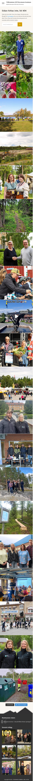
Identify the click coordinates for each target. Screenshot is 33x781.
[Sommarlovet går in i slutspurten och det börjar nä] (16, 115)
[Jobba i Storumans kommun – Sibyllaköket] (24, 768)
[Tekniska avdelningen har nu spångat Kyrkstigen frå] (16, 517)
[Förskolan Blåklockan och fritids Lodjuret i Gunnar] (16, 81)
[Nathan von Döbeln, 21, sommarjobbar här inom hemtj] (16, 48)
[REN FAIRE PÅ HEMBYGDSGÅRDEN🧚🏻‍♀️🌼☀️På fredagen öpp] (16, 182)
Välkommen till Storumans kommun (18, 2)
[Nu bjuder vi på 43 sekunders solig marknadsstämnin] (16, 316)
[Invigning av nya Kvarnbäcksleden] (24, 752)
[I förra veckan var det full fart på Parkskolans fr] (16, 282)
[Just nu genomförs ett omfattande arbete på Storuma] (16, 148)
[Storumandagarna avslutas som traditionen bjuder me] (16, 350)
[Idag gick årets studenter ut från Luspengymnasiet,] (16, 618)
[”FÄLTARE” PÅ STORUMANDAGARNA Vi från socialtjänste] (16, 417)
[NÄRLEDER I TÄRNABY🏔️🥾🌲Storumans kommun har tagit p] (16, 215)
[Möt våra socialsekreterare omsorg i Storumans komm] (16, 551)
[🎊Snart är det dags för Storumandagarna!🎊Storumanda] (16, 450)
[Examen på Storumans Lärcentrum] (24, 737)
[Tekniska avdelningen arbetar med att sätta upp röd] (16, 685)
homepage (10, 16)
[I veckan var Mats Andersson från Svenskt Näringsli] (16, 584)
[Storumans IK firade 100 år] (9, 737)
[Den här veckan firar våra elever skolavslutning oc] (16, 652)
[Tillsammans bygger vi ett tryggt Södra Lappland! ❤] (16, 484)
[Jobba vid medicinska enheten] (9, 768)
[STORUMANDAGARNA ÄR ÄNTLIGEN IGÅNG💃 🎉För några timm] (16, 383)
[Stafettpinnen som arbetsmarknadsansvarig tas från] (16, 249)
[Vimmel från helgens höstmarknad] (9, 752)
